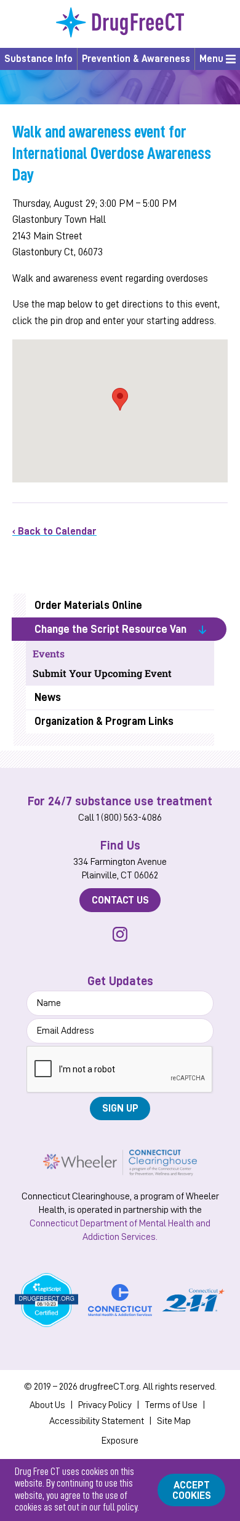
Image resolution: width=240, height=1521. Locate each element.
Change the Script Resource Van (110, 629)
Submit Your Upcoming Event (102, 673)
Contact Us (120, 900)
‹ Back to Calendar (54, 531)
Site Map (174, 1421)
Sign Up (120, 1108)
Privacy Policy (105, 1405)
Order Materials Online (88, 605)
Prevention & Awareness (136, 59)
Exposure (120, 1441)
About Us (47, 1405)
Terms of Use (171, 1405)
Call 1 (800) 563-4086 (120, 817)
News (47, 697)
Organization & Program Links (104, 721)
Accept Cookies (191, 1490)
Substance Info (38, 59)
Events (49, 653)
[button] (120, 399)
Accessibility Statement (96, 1421)
